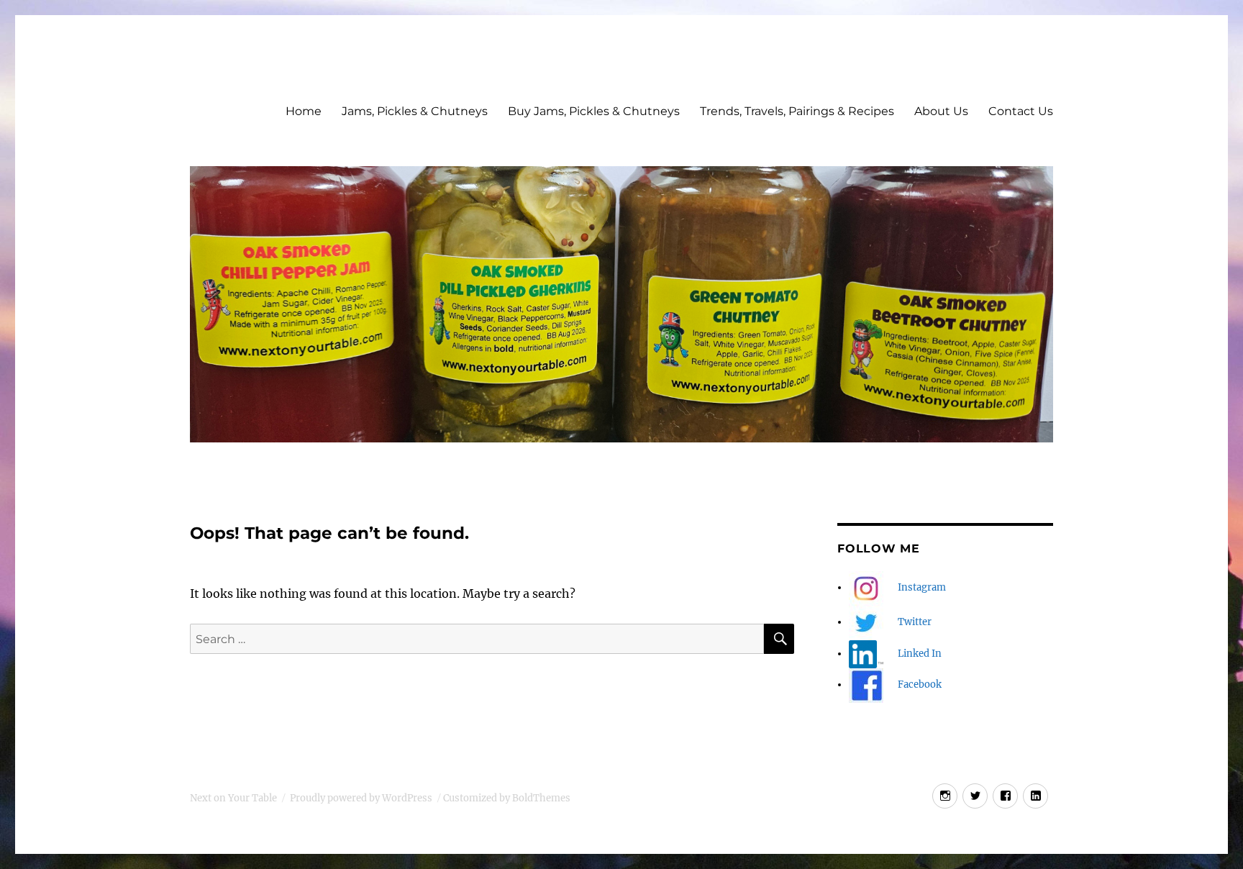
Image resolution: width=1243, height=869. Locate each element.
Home (304, 111)
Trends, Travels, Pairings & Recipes (797, 111)
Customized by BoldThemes (506, 798)
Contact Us (1020, 111)
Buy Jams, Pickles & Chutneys (594, 111)
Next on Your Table (233, 798)
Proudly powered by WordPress (361, 798)
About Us (941, 111)
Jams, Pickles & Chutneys (415, 111)
